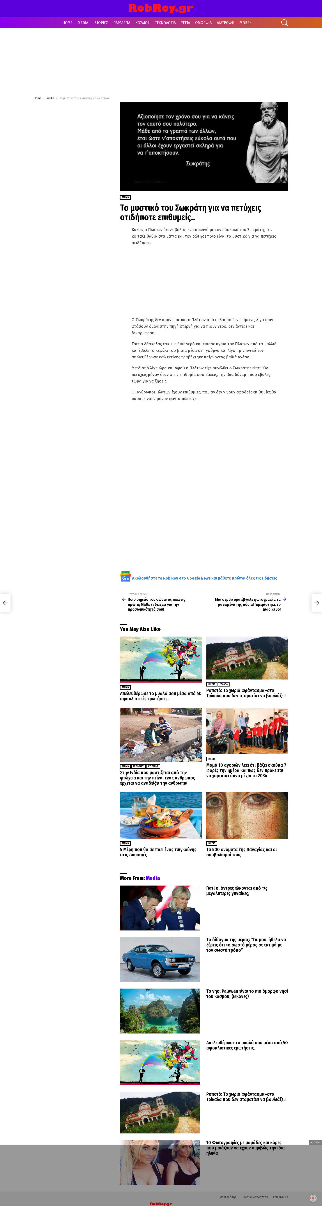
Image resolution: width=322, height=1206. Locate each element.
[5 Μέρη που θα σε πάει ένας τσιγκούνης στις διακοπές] (161, 815)
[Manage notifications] (313, 1198)
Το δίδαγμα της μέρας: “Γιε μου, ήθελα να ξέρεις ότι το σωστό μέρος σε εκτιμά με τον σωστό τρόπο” (246, 945)
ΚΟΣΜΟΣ (142, 22)
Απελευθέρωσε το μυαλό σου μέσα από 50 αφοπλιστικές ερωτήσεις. (161, 696)
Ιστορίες (138, 766)
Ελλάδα (223, 684)
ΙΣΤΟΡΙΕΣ (100, 22)
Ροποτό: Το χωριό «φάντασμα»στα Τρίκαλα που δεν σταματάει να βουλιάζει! (246, 693)
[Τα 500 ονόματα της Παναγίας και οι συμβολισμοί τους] (247, 815)
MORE (244, 22)
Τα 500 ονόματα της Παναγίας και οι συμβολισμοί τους (241, 852)
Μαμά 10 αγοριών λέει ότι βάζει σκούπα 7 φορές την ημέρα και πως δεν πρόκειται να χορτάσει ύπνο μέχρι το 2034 (246, 770)
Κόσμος (153, 766)
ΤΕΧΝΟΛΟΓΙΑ (165, 22)
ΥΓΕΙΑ (185, 22)
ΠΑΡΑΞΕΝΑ (121, 22)
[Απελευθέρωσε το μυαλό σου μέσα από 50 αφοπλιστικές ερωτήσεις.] (161, 660)
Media (125, 687)
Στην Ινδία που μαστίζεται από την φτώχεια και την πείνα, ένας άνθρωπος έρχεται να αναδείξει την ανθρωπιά (157, 778)
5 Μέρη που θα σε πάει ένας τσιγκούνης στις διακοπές (158, 852)
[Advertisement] (161, 61)
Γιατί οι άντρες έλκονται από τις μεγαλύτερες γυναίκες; (236, 890)
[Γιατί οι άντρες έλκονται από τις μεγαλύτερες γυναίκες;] (160, 908)
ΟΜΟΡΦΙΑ (203, 22)
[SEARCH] (284, 22)
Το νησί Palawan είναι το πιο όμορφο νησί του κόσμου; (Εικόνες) (247, 993)
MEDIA (83, 22)
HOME (67, 22)
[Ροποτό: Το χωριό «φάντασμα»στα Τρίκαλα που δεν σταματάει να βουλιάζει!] (247, 658)
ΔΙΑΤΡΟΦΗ (225, 22)
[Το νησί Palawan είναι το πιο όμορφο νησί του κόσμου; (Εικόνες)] (160, 1011)
